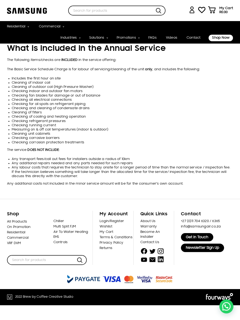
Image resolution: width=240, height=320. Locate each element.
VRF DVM (14, 243)
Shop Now (220, 38)
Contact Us (149, 242)
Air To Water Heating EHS (70, 234)
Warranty (148, 226)
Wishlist (106, 226)
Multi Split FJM (64, 226)
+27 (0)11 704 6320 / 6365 (200, 221)
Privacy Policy (111, 243)
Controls (60, 242)
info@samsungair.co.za (201, 226)
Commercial (49, 26)
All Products (17, 221)
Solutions (96, 38)
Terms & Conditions (116, 237)
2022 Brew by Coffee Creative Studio (44, 297)
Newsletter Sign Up (202, 248)
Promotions (126, 38)
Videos (171, 38)
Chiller (58, 221)
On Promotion (18, 227)
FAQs (152, 38)
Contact (193, 38)
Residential (16, 26)
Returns (106, 248)
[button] (226, 306)
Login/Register (112, 221)
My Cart (106, 232)
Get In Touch (197, 237)
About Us (148, 221)
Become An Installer (150, 234)
